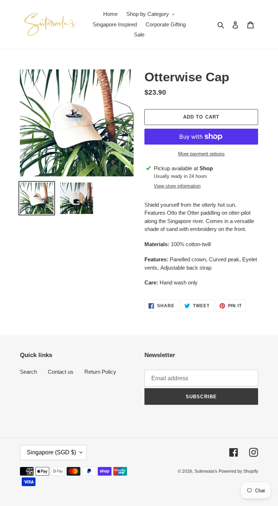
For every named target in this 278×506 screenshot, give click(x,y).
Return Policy (100, 372)
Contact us (60, 372)
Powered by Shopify (238, 471)
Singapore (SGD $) (51, 452)
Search (28, 372)
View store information (177, 186)
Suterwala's (205, 471)
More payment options (201, 153)
